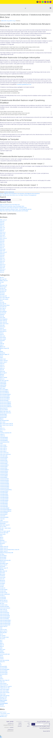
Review (1, 655)
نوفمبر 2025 (2, 233)
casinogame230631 (4, 494)
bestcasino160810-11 (4, 391)
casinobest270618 (4, 474)
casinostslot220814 (4, 517)
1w (0, 283)
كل (29, 724)
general (1, 537)
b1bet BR (2, 370)
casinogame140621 (4, 491)
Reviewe (1, 657)
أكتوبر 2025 (2, 235)
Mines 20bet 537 (3, 571)
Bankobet (2, 374)
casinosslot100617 (4, 512)
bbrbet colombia (3, 377)
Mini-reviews (2, 574)
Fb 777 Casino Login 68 (5, 531)
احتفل (28, 726)
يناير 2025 (2, 247)
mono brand (2, 577)
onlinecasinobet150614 (5, 615)
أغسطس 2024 (3, 252)
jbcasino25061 (3, 559)
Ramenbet (2, 652)
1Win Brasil (2, 293)
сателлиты (2, 701)
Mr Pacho (2, 603)
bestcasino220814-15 (4, 393)
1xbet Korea (2, 326)
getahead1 (2, 540)
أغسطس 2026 (3, 220)
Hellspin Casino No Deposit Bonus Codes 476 (9, 549)
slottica (1, 678)
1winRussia (2, 314)
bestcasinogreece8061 (5, 396)
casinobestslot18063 (4, 482)
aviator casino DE (4, 360)
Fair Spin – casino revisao (5, 528)
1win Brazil (2, 294)
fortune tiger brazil (4, 532)
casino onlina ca (3, 448)
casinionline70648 (4, 439)
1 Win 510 (2, 277)
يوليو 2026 (2, 221)
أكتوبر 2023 (2, 267)
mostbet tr (2, 595)
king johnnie (2, 566)
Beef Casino (2, 388)
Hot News (2, 554)
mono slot (2, 579)
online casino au (3, 609)
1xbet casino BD (3, 322)
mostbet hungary (3, 589)
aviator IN (2, 363)
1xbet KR (2, 328)
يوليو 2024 (2, 253)
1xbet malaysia (3, 330)
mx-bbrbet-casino (3, 605)
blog (1, 426)
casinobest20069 (3, 463)
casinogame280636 (4, 500)
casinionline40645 (4, 437)
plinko (1, 642)
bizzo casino (2, 422)
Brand (1, 431)
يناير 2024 (2, 263)
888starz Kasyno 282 (4, 348)
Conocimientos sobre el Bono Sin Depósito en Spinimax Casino (13, 207)
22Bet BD (2, 343)
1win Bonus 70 (3, 291)
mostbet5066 (3, 597)
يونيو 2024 (2, 255)
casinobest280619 (4, 476)
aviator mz (2, 366)
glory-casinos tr (3, 542)
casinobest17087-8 (4, 462)
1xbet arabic (2, 317)
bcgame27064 (3, 385)
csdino (1, 520)
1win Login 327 (3, 303)
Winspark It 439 (3, 697)
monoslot (2, 585)
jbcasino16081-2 (3, 555)
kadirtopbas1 (2, 562)
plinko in (1, 643)
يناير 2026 (2, 230)
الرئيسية (20, 726)
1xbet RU (2, 334)
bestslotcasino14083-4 (5, 397)
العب (28, 723)
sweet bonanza (3, 683)
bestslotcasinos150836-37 (5, 402)
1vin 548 (2, 282)
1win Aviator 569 (3, 285)
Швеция (2, 705)
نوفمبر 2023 (2, 266)
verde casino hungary (4, 689)
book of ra (2, 428)
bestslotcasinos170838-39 (5, 403)
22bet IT (2, 345)
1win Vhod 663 (3, 313)
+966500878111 (10, 731)
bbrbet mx (2, 379)
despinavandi (2, 523)
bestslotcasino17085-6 (5, 399)
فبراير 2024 (2, 261)
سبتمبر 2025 (3, 236)
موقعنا (20, 723)
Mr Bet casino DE (3, 600)
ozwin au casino (3, 629)
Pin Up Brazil (2, 635)
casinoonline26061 (4, 506)
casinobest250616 (4, 472)
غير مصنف (2, 706)
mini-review (2, 572)
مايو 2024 (2, 256)
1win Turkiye (2, 310)
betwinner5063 (3, 417)
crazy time (2, 519)
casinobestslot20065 (4, 485)
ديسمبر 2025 (3, 232)
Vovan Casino (3, 694)
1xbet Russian (3, 337)
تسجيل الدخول (3, 712)
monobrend (2, 582)
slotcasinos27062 (3, 672)
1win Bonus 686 (3, 290)
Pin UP (1, 634)
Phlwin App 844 (3, 632)
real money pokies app (5, 654)
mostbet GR (2, 588)
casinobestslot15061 (4, 479)
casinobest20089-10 (4, 465)
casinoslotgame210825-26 (5, 511)
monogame (2, 583)
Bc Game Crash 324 (4, 380)
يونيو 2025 (2, 241)
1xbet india (2, 325)
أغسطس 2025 (3, 238)
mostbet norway (3, 592)
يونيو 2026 (2, 223)
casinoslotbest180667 (4, 508)
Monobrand (2, 580)
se (0, 663)
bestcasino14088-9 (4, 389)
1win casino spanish (4, 299)
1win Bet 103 (2, 288)
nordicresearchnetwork (5, 608)
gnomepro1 (2, 543)
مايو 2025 (2, 243)
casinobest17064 (3, 460)
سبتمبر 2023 (2, 269)
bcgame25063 (3, 382)
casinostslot (2, 516)
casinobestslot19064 (4, 483)
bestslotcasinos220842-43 (5, 406)
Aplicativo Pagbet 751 (4, 354)
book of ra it (2, 429)
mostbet (2, 586)
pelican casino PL (3, 631)
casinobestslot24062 (4, 486)
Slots (1, 675)
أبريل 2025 (2, 244)
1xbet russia (2, 336)
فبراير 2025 (2, 246)
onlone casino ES (3, 626)
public (1, 648)
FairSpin (1, 529)
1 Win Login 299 (3, 279)
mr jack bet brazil (3, 602)
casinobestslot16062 (4, 480)
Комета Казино (3, 700)
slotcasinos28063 (3, 674)
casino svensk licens (4, 452)
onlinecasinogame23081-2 (5, 620)
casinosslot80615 (3, 514)
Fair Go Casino (3, 526)
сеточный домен (4, 703)
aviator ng (2, 368)
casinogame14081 (4, 492)
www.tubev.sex (3, 698)
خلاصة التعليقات (3, 715)
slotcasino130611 (3, 668)
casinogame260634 (4, 497)
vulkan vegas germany (4, 695)
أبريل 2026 (2, 226)
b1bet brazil (2, 371)
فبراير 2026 (2, 229)
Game (1, 535)
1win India (2, 302)
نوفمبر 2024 (2, 249)
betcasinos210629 (4, 409)
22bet (1, 342)
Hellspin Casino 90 (4, 548)
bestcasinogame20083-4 (5, 394)
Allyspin (1, 351)
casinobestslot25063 (4, 488)
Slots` (1, 677)
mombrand (2, 575)
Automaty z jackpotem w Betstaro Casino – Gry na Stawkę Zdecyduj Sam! (15, 209)
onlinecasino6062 (3, 611)
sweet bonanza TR (4, 685)
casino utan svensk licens (5, 454)
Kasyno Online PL (3, 565)
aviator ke (2, 365)
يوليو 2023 (2, 270)
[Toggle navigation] (50, 8)
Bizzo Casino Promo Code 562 (6, 425)
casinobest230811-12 (4, 469)
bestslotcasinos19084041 (5, 405)
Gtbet (1, 545)
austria (1, 356)
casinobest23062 (3, 468)
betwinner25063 (3, 416)
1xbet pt (1, 333)
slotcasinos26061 (3, 671)
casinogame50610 (4, 502)
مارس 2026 (2, 227)
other (1, 628)
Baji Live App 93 (3, 373)
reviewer (2, 658)
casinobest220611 (4, 466)
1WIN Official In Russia (4, 305)
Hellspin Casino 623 (4, 546)
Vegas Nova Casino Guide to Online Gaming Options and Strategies (14, 211)
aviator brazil (3, 359)
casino (1, 443)
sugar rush (2, 681)
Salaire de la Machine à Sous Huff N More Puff (10, 204)
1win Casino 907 (3, 296)
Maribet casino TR (4, 568)
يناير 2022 (2, 272)
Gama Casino (3, 534)
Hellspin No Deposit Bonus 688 (6, 552)
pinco (1, 640)
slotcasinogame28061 (4, 669)
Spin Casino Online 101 (4, 680)
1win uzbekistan (3, 311)
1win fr (1, 300)
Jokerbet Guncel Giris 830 (5, 560)
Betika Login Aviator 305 (5, 411)
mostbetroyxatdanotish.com (24, 84)
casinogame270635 (4, 499)
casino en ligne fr (3, 446)
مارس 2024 (2, 259)
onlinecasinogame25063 (5, 623)
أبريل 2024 (2, 258)
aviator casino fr (3, 362)
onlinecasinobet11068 (4, 614)
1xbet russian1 (3, 339)
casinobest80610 (3, 477)
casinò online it (3, 451)
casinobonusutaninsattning (6, 489)
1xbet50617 (2, 340)
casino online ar (3, 449)
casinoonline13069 (4, 505)
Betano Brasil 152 (3, 408)
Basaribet (2, 376)
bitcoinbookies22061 (4, 420)
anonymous (2, 353)
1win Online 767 (3, 306)
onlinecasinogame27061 (5, 625)
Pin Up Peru (2, 638)
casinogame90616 (4, 503)
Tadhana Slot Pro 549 (4, 688)
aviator (1, 357)
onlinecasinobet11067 (4, 612)
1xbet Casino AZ (3, 320)
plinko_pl (2, 646)
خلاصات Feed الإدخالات (5, 713)
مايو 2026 (2, 224)
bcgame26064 (3, 383)
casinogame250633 (4, 496)
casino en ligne (3, 445)
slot (1, 665)
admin (2, 20)
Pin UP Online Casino (4, 637)
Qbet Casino (2, 649)
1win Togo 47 (3, 308)
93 (0, 350)
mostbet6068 (3, 598)
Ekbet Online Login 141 (5, 525)
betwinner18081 (3, 414)
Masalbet (2, 569)
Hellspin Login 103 (3, 551)
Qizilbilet (1, 651)
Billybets (1, 419)
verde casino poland (4, 691)
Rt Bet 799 (2, 662)
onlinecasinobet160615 (5, 617)
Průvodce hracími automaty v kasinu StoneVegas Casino (12, 206)
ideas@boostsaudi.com (8, 725)
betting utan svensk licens (5, 413)
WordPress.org (3, 716)
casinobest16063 (3, 459)
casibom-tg (2, 436)
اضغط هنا (6, 727)
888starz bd (2, 346)
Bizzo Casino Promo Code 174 (6, 423)
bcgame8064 (3, 386)
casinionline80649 (4, 440)
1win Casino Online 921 (4, 297)
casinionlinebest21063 (4, 442)
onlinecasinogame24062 (5, 622)
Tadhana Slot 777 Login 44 (6, 686)
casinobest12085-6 (4, 457)
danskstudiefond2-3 (4, 522)
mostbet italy (3, 591)
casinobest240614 (4, 471)
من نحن (20, 724)
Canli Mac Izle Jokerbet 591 (5, 433)
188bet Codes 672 (4, 280)
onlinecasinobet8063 (4, 618)
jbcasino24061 (3, 557)
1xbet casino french (4, 323)
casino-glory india (3, 456)
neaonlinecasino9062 (4, 606)
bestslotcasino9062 (4, 400)
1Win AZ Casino (3, 287)
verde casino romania (4, 692)
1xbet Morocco (3, 331)
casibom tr (2, 434)
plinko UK (2, 645)
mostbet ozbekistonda (9, 192)
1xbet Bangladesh (3, 319)
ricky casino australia (4, 660)
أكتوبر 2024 (2, 250)
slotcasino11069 (3, 666)
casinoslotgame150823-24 (5, 509)
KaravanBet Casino (4, 563)
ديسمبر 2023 (3, 264)
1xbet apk (2, 316)
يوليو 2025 (2, 240)
